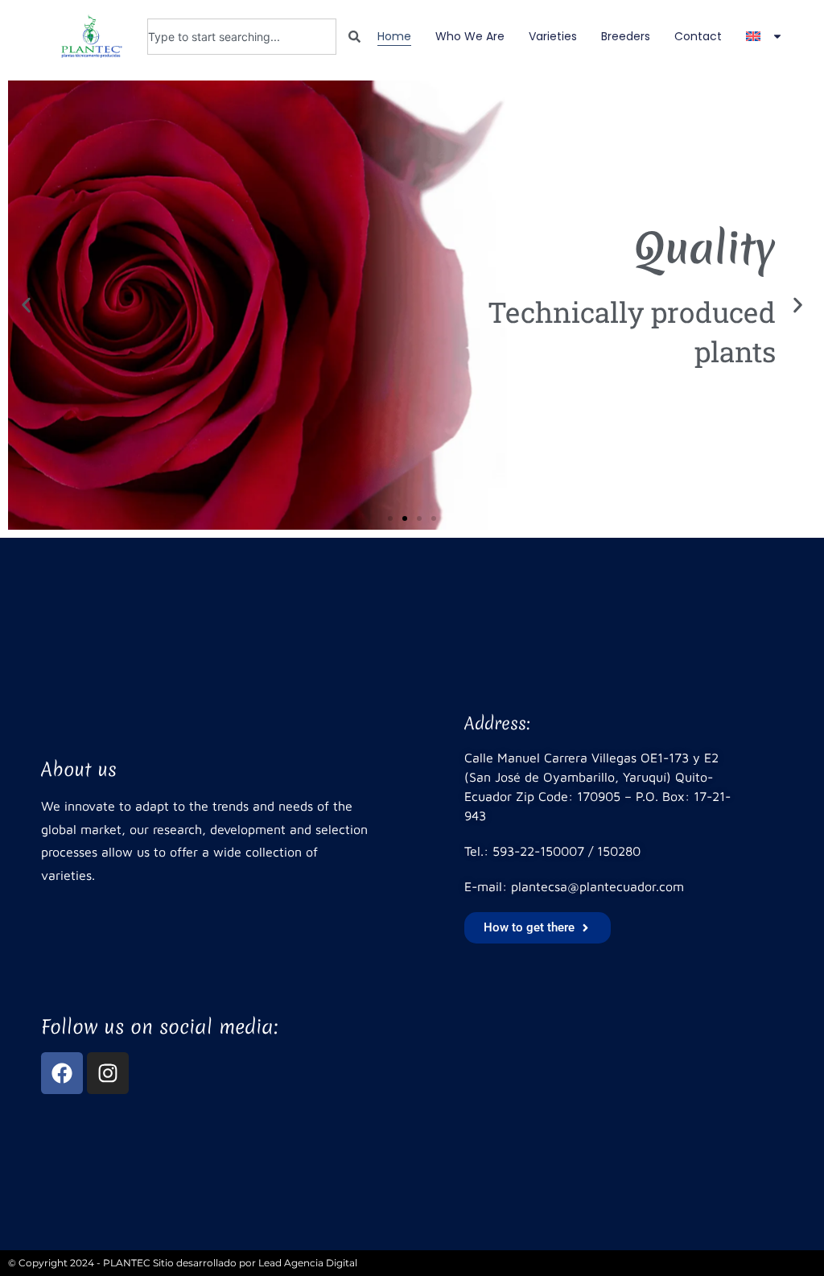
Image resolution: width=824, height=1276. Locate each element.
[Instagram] (108, 1073)
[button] (26, 305)
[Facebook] (62, 1073)
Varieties (553, 36)
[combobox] (241, 37)
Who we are (470, 36)
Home (394, 36)
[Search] (354, 37)
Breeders (625, 36)
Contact (698, 36)
